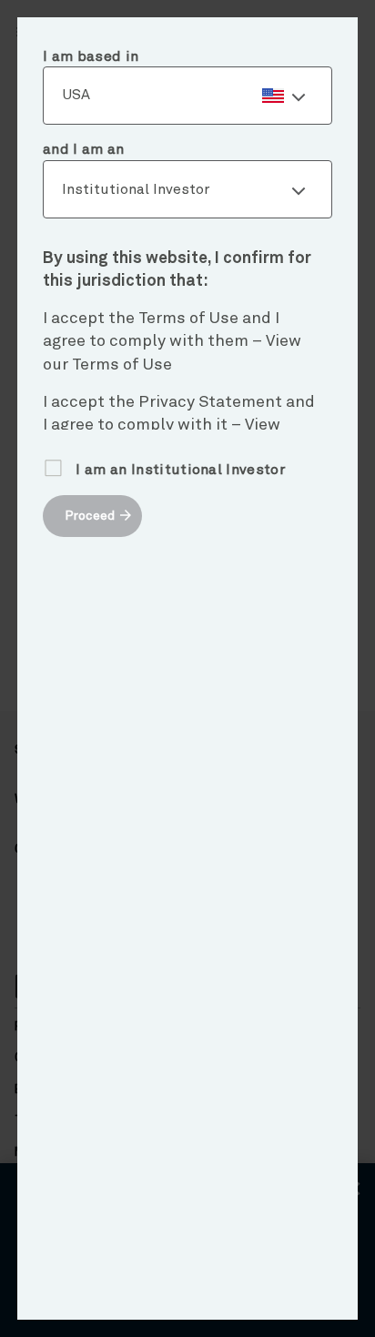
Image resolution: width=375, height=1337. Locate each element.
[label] (187, 95)
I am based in (90, 56)
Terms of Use (122, 365)
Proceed (90, 516)
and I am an (84, 149)
